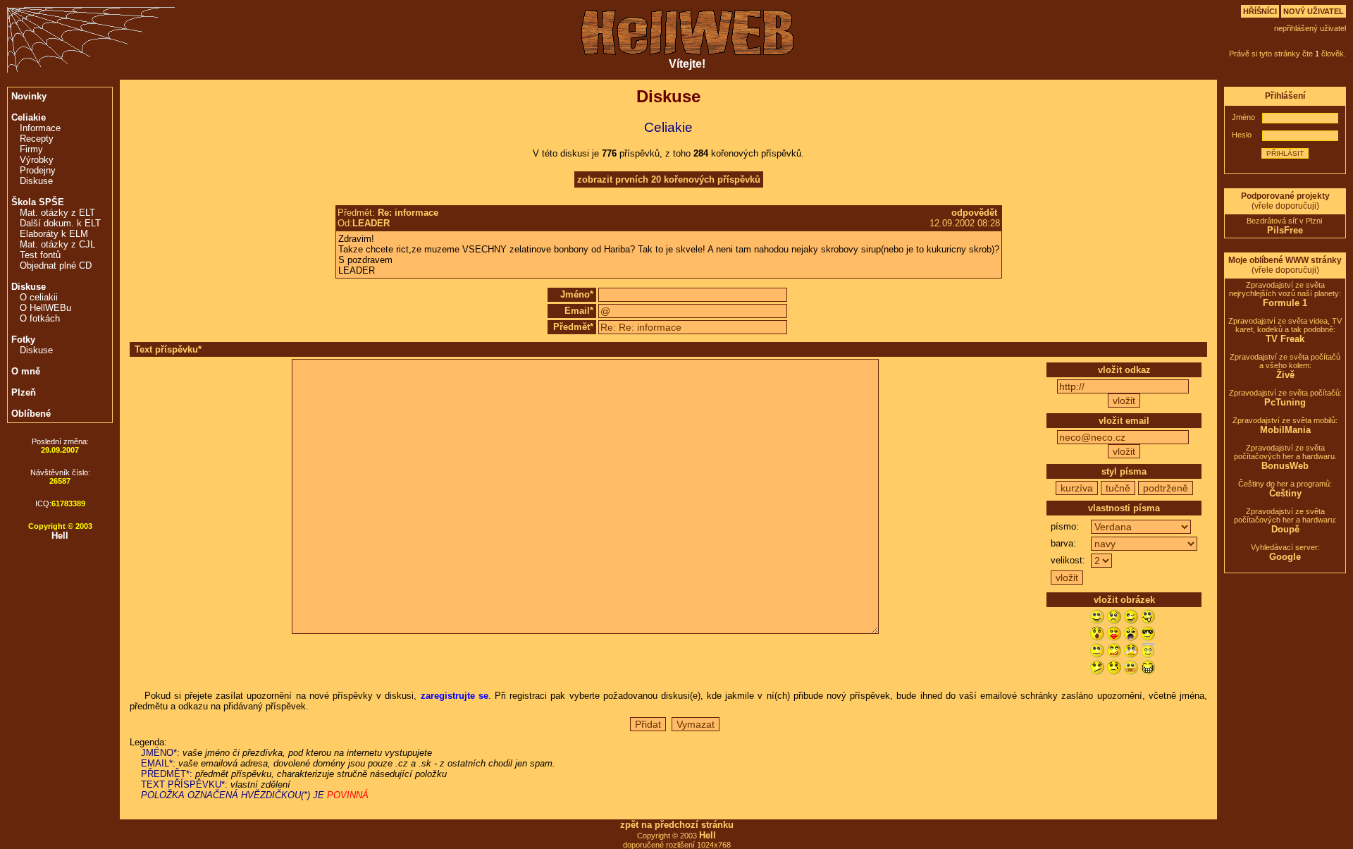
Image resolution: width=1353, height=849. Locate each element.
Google (1285, 556)
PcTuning (1285, 402)
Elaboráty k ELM (54, 233)
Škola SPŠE (37, 202)
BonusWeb (1285, 465)
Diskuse (36, 181)
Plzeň (23, 392)
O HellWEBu (45, 308)
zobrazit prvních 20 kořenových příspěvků (668, 179)
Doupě (1285, 529)
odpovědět (974, 212)
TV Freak (1285, 339)
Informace (40, 128)
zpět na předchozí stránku (677, 824)
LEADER (371, 223)
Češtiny (1285, 493)
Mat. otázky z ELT (57, 212)
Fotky (23, 339)
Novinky (29, 96)
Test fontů (40, 255)
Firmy (31, 149)
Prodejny (38, 170)
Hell (59, 535)
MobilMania (1285, 429)
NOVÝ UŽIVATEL (1313, 11)
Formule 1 (1285, 303)
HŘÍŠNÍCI (1260, 11)
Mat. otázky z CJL (57, 244)
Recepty (37, 138)
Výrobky (37, 159)
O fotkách (40, 318)
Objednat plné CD (56, 265)
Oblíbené (31, 413)
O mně (25, 371)
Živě (1285, 374)
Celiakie (28, 117)
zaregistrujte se (454, 695)
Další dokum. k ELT (60, 223)
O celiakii (39, 297)
